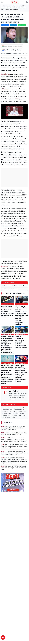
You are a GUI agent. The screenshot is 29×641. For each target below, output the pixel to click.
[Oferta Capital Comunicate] (14, 482)
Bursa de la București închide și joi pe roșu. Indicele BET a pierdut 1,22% (13, 433)
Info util (18, 304)
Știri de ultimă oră (13, 289)
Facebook (6, 25)
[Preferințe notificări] (3, 637)
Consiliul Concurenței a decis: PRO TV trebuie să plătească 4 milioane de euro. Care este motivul (21, 342)
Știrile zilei (7, 423)
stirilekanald (5, 89)
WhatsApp (22, 25)
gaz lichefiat (22, 286)
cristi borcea (15, 286)
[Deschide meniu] (2, 2)
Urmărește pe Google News (12, 50)
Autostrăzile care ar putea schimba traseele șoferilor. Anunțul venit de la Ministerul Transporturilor (13, 427)
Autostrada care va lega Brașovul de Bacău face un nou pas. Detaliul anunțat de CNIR (13, 467)
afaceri (9, 286)
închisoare (4, 266)
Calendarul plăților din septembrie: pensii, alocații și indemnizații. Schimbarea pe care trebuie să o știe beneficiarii (14, 452)
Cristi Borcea (5, 74)
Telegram (14, 25)
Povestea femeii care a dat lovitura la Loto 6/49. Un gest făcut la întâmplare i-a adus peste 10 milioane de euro (7, 311)
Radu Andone (11, 53)
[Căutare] (27, 2)
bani (17, 99)
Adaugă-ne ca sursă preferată (13, 46)
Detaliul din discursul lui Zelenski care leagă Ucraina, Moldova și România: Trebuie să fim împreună (14, 446)
